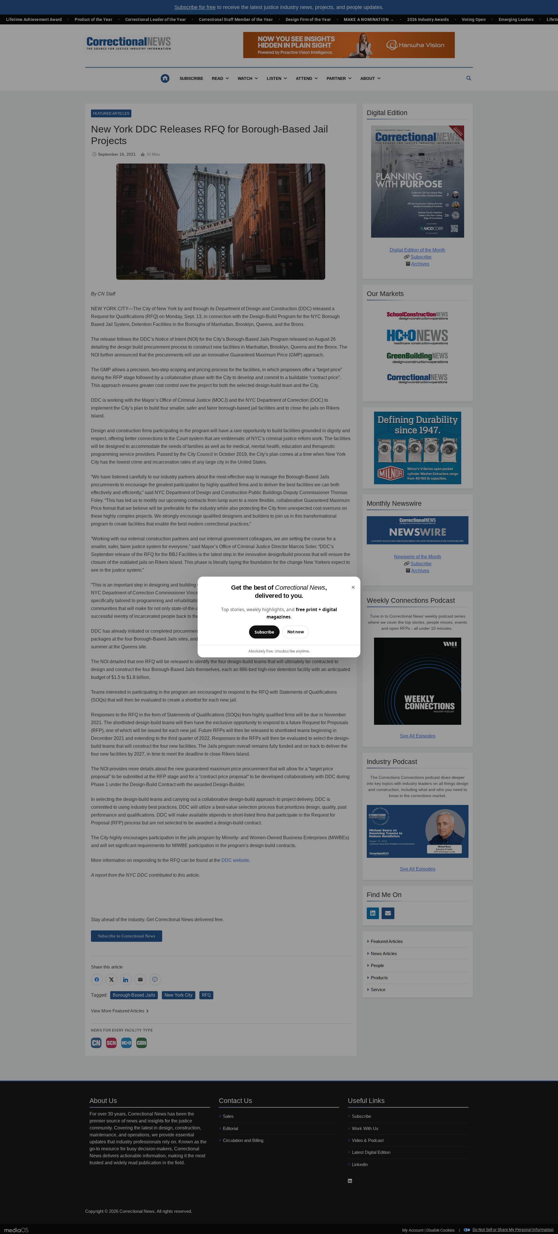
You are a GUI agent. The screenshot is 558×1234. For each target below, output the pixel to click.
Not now (295, 631)
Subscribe (264, 632)
